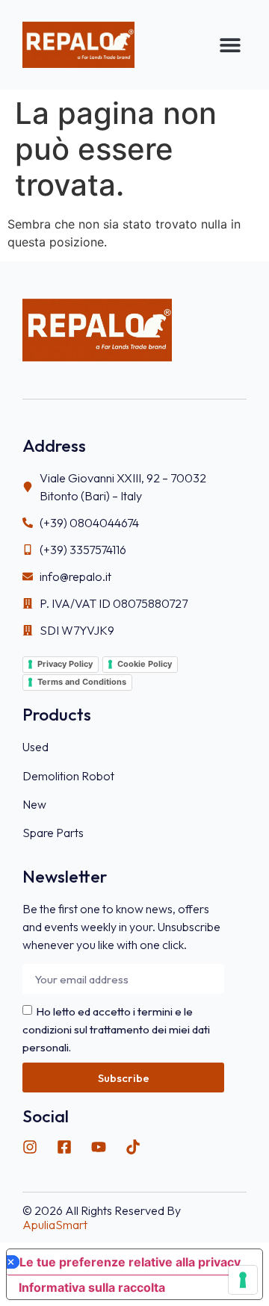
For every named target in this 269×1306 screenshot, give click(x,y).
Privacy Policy (65, 664)
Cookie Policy (144, 664)
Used (35, 746)
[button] (230, 45)
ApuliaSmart (54, 1224)
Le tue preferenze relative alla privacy (130, 1261)
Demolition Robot (68, 775)
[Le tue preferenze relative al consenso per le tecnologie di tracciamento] (243, 1280)
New (34, 804)
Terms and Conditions (81, 682)
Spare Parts (53, 832)
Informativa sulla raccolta (92, 1287)
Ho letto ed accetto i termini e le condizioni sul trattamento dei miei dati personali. (116, 1029)
